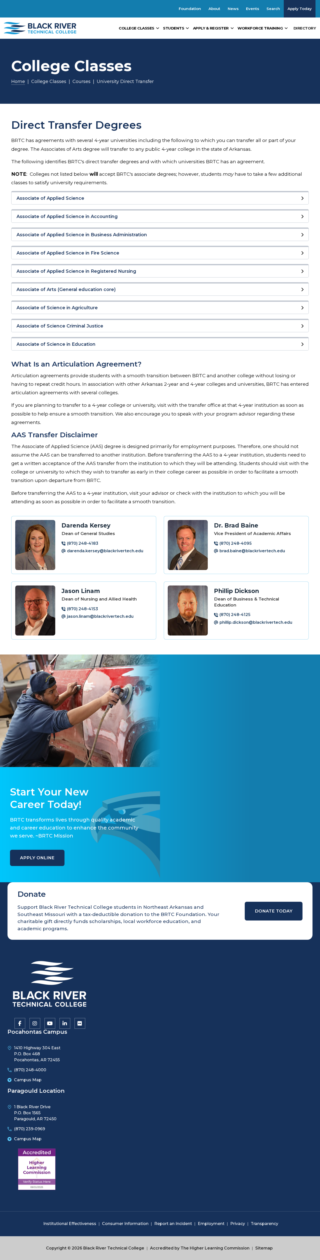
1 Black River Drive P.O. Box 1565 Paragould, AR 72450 (35, 1112)
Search (273, 8)
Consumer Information (125, 1223)
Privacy (237, 1223)
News (233, 8)
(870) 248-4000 (30, 1070)
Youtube (49, 1023)
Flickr (79, 1023)
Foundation (190, 8)
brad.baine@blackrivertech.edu (252, 550)
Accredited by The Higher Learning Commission (200, 1248)
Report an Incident (173, 1223)
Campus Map (28, 1080)
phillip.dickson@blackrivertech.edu (256, 622)
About (214, 8)
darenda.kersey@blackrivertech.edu (105, 550)
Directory (305, 28)
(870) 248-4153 (82, 608)
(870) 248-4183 (82, 543)
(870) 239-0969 (29, 1128)
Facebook (19, 1023)
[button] (160, 197)
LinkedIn (65, 1023)
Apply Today (300, 8)
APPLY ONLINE (37, 857)
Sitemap (264, 1248)
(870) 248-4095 (236, 543)
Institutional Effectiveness (69, 1223)
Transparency (264, 1223)
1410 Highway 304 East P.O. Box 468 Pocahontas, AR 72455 (37, 1054)
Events (252, 8)
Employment (211, 1223)
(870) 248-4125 (235, 614)
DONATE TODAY (273, 911)
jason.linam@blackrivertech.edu (100, 616)
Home (18, 81)
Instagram (35, 1023)
